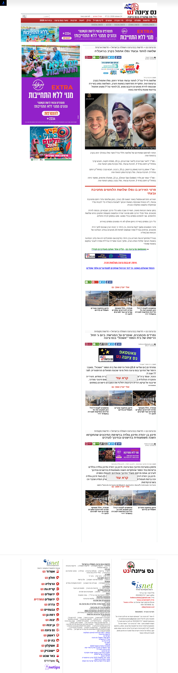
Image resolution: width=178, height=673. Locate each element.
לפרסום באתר (85, 16)
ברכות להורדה (96, 621)
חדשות (146, 20)
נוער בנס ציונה (61, 20)
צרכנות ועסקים (104, 590)
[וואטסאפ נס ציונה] (108, 255)
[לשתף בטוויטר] (110, 58)
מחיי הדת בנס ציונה (94, 573)
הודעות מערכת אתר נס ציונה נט (96, 623)
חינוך (108, 571)
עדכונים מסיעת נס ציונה (101, 626)
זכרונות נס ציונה (92, 588)
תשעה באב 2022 (77, 623)
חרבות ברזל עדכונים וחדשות (98, 614)
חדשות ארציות (119, 24)
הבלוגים (107, 619)
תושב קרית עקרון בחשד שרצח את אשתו (96, 661)
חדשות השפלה (133, 24)
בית (154, 20)
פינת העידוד (106, 616)
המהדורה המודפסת (103, 618)
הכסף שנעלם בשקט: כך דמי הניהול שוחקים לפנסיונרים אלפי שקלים (120, 268)
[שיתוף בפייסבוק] (117, 58)
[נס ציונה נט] (138, 576)
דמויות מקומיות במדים (73, 583)
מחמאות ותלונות (103, 597)
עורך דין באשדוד (104, 639)
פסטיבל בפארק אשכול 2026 (100, 646)
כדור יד (91, 576)
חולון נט (107, 643)
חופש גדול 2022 (83, 621)
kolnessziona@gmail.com (140, 598)
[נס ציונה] (140, 18)
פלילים (108, 24)
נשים (80, 618)
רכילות (108, 580)
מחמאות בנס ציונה (103, 599)
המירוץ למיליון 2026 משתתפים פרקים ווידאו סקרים (92, 629)
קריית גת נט (106, 641)
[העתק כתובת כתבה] (103, 58)
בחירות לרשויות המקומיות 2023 (97, 611)
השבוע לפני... (105, 588)
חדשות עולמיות (97, 24)
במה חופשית (82, 595)
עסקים (98, 592)
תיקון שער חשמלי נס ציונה (101, 638)
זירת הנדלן (98, 619)
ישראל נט (106, 636)
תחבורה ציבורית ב (76, 628)
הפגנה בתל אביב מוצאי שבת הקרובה (97, 653)
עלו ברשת (81, 580)
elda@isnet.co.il (148, 607)
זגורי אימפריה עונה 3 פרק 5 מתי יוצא (97, 648)
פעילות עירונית (91, 571)
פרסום (107, 644)
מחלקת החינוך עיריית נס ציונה (99, 609)
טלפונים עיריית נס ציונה (100, 607)
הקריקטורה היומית (91, 628)
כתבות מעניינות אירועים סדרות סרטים (79, 624)
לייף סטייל (98, 20)
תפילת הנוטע (105, 656)
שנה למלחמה (105, 628)
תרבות (74, 20)
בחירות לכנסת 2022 (102, 624)
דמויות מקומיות (104, 583)
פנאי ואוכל (106, 606)
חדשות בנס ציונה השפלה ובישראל (127, 47)
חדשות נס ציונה (86, 619)
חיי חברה (118, 20)
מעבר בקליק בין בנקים (102, 659)
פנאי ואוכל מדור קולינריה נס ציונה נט (94, 604)
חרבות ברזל (148, 77)
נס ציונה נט (150, 47)
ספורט (137, 20)
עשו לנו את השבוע (90, 583)
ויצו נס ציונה (106, 651)
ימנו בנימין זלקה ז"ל (103, 649)
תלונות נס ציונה (88, 599)
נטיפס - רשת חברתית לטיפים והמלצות (96, 633)
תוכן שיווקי (106, 592)
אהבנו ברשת (89, 618)
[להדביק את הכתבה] (95, 283)
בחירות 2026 (46, 20)
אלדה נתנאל (128, 602)
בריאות (101, 571)
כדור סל (99, 576)
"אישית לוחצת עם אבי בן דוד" (100, 595)
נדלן (89, 20)
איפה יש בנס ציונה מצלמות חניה (120, 262)
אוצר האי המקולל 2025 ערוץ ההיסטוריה (96, 658)
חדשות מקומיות (148, 24)
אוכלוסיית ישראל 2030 (102, 654)
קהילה (129, 20)
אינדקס (107, 602)
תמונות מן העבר (78, 588)
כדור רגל (107, 576)
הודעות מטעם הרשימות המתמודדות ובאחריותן (94, 612)
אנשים (109, 20)
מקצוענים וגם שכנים (86, 592)
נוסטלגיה (106, 586)
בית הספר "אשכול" (145, 364)
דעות (81, 20)
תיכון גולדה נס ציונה (117, 464)
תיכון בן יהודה (130, 464)
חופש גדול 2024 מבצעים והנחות (79, 626)
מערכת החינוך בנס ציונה (143, 464)
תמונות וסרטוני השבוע (95, 580)
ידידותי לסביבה (103, 578)
